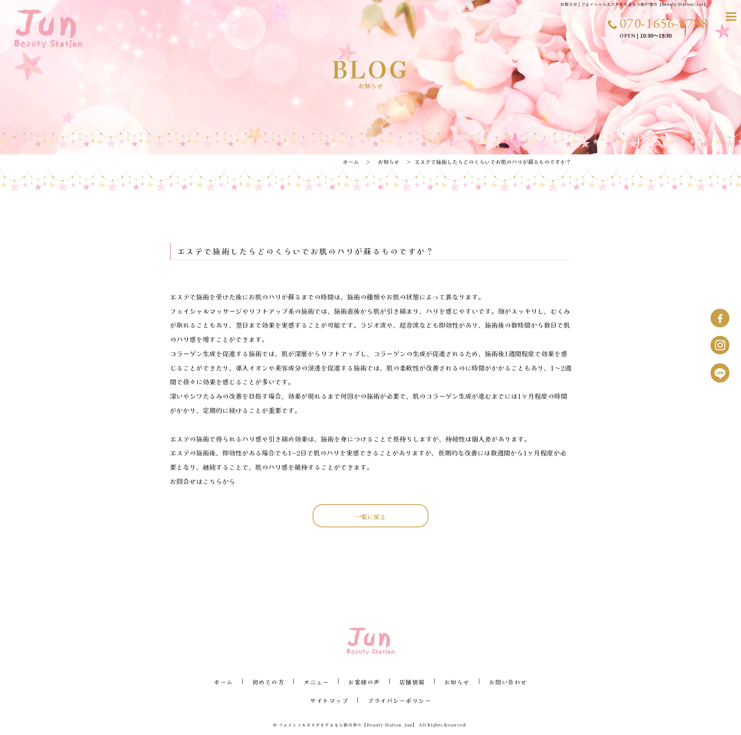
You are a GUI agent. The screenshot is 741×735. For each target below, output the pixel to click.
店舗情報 (412, 681)
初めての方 (268, 681)
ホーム (351, 162)
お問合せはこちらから (202, 481)
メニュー (316, 681)
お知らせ (388, 162)
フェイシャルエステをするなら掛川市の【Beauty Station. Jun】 (348, 725)
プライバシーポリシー (399, 699)
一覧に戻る (370, 516)
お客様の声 (364, 681)
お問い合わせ (508, 681)
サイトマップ (329, 699)
